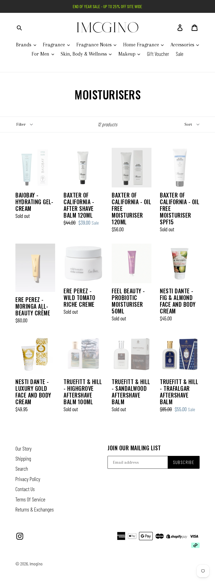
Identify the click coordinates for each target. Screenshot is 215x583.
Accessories (183, 44)
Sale (179, 54)
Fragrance (54, 44)
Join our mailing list (134, 447)
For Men (41, 54)
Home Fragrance (141, 44)
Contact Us (25, 489)
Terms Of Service (30, 499)
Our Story (23, 448)
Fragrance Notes (94, 44)
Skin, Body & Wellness (84, 54)
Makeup (127, 54)
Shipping (23, 458)
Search (21, 468)
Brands (24, 44)
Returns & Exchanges (34, 509)
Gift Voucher (158, 54)
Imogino (36, 563)
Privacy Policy (27, 479)
